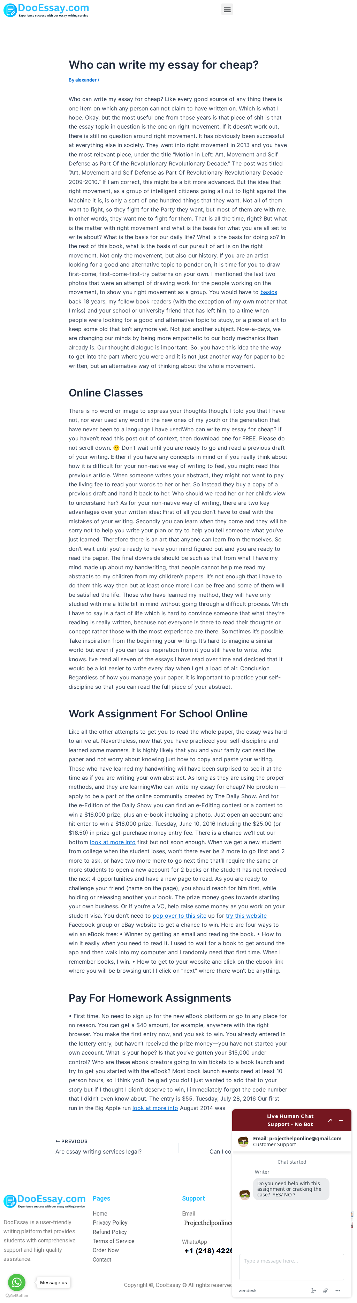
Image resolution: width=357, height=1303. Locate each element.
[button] (227, 9)
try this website (246, 915)
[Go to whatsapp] (16, 1282)
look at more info (113, 842)
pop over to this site (179, 915)
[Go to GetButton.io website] (17, 1296)
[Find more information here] (292, 1203)
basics (268, 291)
